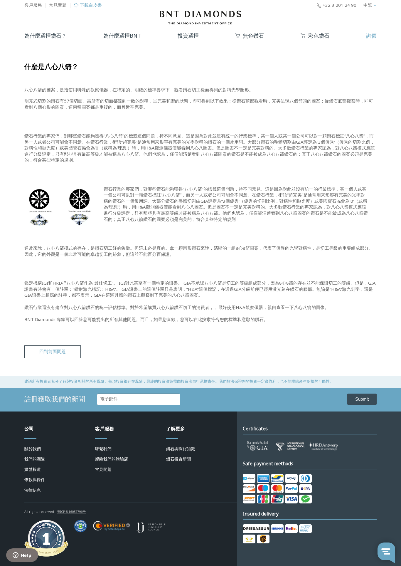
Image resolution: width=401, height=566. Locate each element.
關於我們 (32, 449)
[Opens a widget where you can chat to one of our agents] (22, 555)
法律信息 (32, 490)
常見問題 (58, 5)
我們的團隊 (34, 459)
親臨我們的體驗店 (111, 459)
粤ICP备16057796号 (71, 511)
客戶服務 (33, 5)
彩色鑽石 (318, 36)
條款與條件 (34, 480)
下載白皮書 (91, 5)
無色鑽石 (253, 36)
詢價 (371, 36)
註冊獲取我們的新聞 (54, 399)
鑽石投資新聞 (178, 459)
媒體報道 (32, 469)
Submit (362, 399)
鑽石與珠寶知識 (180, 449)
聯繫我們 (103, 449)
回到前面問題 (52, 351)
